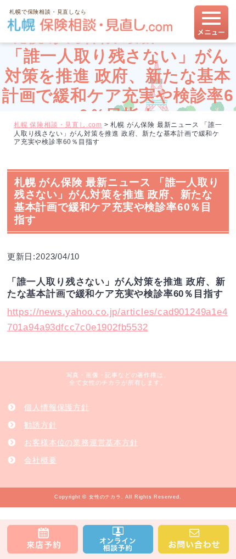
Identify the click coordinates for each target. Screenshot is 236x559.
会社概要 (40, 460)
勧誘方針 (40, 424)
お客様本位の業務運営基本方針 (81, 442)
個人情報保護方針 (56, 407)
